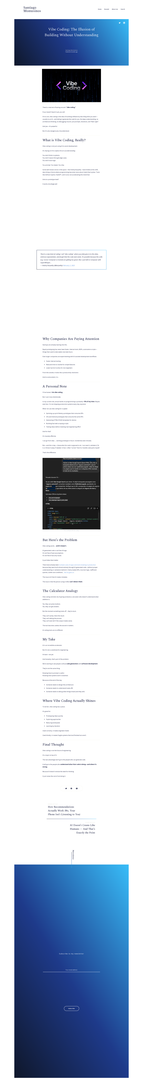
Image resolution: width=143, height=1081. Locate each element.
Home (100, 9)
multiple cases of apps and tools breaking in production (77, 565)
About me (115, 9)
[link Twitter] (118, 23)
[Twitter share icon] (66, 789)
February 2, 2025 (69, 265)
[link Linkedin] (123, 23)
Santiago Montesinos (32, 9)
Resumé (106, 9)
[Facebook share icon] (71, 789)
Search (123, 9)
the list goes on (69, 572)
